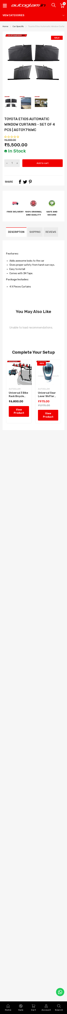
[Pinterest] (30, 182)
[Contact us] (60, 992)
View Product (19, 411)
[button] (12, 136)
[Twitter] (25, 182)
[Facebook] (20, 182)
